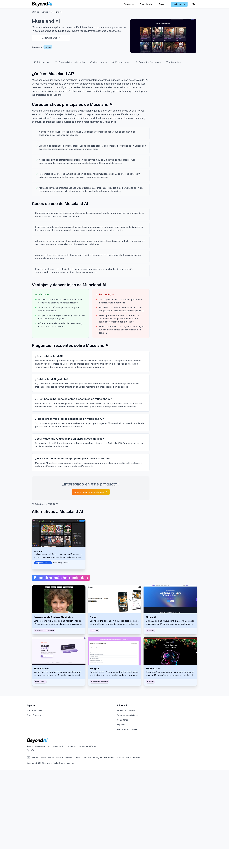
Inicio (36, 12)
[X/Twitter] (28, 750)
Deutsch (78, 757)
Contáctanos (122, 720)
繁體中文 (59, 757)
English (35, 757)
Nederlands (109, 757)
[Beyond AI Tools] (37, 740)
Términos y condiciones (127, 715)
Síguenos (121, 724)
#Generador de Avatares (44, 631)
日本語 (51, 757)
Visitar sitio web (49, 38)
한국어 (43, 757)
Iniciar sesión (179, 4)
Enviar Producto (34, 715)
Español (87, 757)
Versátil (45, 12)
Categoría (129, 4)
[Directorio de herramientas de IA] (42, 4)
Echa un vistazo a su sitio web (89, 492)
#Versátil (94, 631)
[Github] (32, 750)
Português (97, 757)
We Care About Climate (127, 729)
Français (120, 757)
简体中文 (69, 757)
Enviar (162, 4)
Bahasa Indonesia (133, 757)
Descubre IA (146, 4)
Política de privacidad (126, 710)
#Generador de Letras (99, 682)
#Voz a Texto (40, 682)
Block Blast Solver (35, 710)
